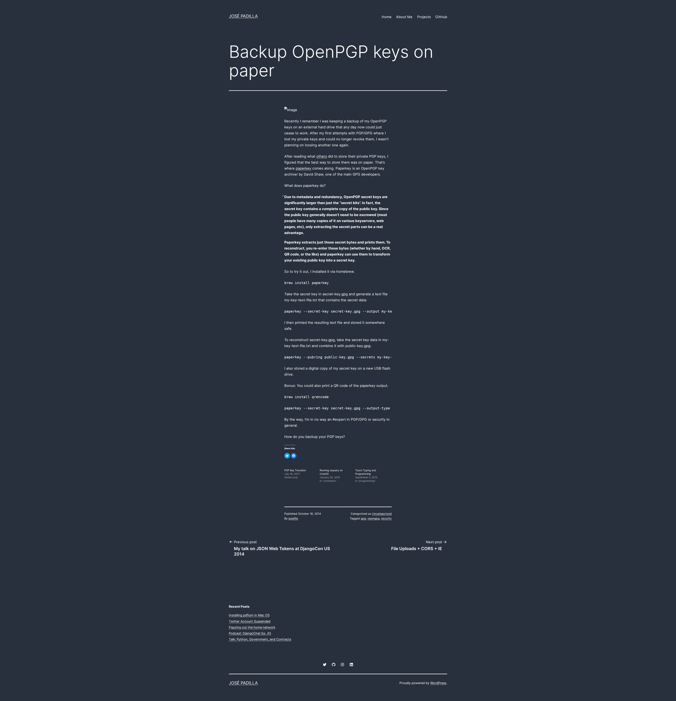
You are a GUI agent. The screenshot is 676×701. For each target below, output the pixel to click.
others (321, 156)
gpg (363, 518)
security (386, 518)
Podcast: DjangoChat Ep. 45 (250, 633)
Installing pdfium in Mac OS (249, 615)
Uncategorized (382, 513)
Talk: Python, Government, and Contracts (260, 639)
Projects (424, 17)
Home (387, 17)
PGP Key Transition (295, 470)
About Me (404, 17)
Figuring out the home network (252, 627)
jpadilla (293, 518)
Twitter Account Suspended (249, 621)
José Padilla (243, 16)
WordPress (438, 683)
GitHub (441, 17)
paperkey (303, 168)
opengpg (374, 518)
